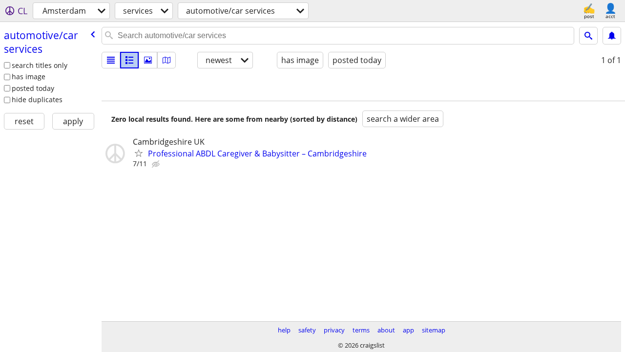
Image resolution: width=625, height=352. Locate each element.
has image (28, 76)
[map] (166, 60)
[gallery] (148, 60)
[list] (111, 60)
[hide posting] (157, 164)
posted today (33, 88)
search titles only (39, 65)
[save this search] (612, 35)
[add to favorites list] (139, 153)
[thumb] (129, 60)
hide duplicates (37, 99)
